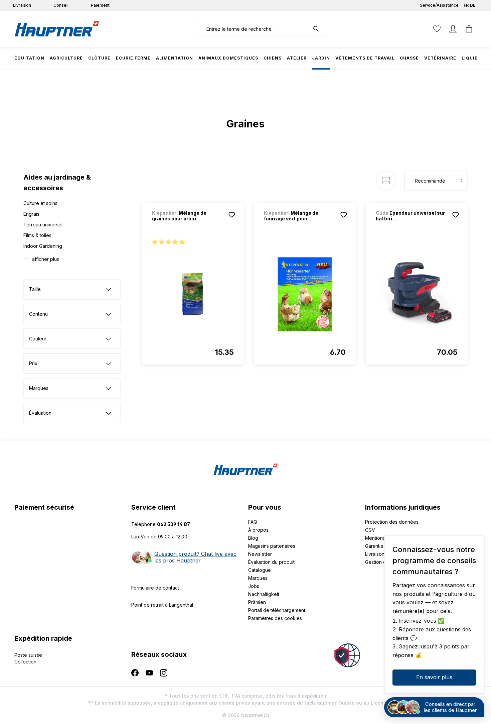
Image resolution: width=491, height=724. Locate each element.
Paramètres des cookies (275, 618)
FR (466, 5)
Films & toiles (37, 235)
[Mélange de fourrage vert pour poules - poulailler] (305, 294)
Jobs (253, 586)
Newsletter (260, 554)
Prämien (257, 602)
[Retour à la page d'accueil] (57, 29)
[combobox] (253, 29)
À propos (258, 530)
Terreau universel (42, 224)
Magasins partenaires (271, 546)
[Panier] (469, 28)
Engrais (31, 214)
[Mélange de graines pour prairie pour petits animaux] (193, 294)
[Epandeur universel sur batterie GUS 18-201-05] (417, 294)
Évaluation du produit (271, 562)
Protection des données (392, 522)
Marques (258, 578)
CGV (370, 530)
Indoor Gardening (42, 246)
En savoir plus (434, 677)
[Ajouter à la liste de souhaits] (231, 214)
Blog (253, 538)
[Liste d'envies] (437, 28)
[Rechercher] (319, 29)
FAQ (252, 522)
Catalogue (259, 570)
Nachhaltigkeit (263, 594)
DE (473, 5)
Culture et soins (40, 203)
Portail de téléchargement (276, 610)
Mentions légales (383, 538)
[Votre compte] (453, 28)
